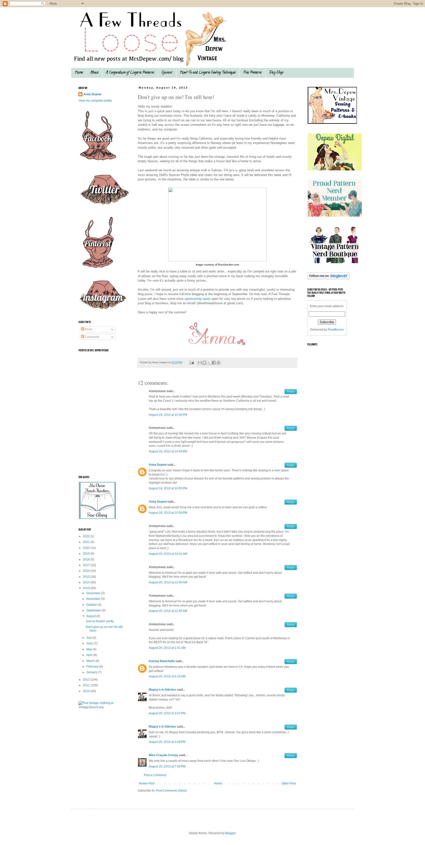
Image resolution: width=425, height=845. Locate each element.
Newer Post (146, 783)
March (90, 661)
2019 (87, 553)
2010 (87, 691)
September (94, 610)
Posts (88, 329)
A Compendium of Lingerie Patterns (130, 72)
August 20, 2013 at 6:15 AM (167, 676)
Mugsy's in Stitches (162, 689)
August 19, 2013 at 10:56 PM (168, 512)
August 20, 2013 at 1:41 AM (167, 648)
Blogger (230, 833)
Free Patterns (252, 72)
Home (79, 72)
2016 (87, 571)
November (93, 599)
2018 (87, 559)
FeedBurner (336, 329)
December (93, 593)
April (89, 655)
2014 (87, 582)
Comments (91, 337)
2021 (87, 542)
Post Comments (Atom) (171, 790)
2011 (87, 685)
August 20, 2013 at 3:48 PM (167, 742)
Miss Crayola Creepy (163, 755)
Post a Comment (155, 775)
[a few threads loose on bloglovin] (328, 278)
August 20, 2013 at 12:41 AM (168, 554)
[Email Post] (191, 362)
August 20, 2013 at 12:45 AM (168, 582)
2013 (87, 588)
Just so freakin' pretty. (100, 621)
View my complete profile (95, 100)
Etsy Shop (276, 72)
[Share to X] (209, 362)
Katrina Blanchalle (162, 661)
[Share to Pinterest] (218, 362)
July (89, 637)
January (92, 672)
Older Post (289, 783)
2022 (87, 536)
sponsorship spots (197, 299)
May (89, 649)
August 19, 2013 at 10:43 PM (168, 451)
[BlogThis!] (204, 362)
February (92, 666)
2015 (87, 576)
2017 (87, 565)
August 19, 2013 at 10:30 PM (168, 414)
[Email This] (199, 362)
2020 (87, 548)
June (90, 643)
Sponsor (167, 72)
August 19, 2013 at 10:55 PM (168, 488)
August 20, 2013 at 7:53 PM (167, 766)
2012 (87, 679)
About (94, 72)
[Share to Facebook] (213, 362)
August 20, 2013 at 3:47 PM (167, 713)
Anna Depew (158, 464)
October (92, 604)
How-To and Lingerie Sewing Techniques (208, 72)
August (91, 616)
